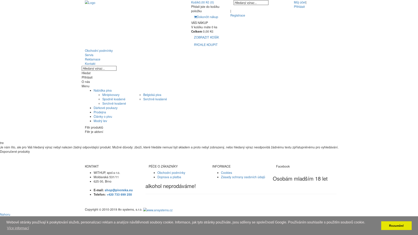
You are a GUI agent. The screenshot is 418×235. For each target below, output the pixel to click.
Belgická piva (152, 94)
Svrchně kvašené (114, 103)
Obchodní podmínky (171, 172)
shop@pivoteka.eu (119, 190)
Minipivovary (111, 94)
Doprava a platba (169, 177)
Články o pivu (103, 116)
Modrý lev (100, 121)
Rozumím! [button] (396, 225)
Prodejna (100, 112)
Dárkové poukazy (106, 108)
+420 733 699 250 (119, 194)
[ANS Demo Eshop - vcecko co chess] (90, 2)
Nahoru (5, 214)
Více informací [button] (18, 228)
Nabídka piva (103, 90)
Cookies (226, 172)
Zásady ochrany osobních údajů (243, 177)
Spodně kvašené (113, 99)
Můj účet (300, 2)
